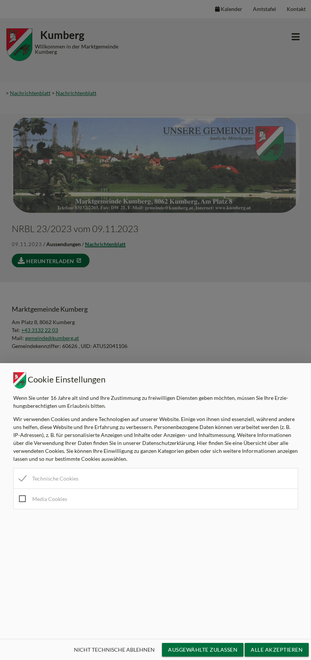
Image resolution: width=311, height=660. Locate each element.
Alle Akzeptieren (277, 649)
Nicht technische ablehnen (114, 649)
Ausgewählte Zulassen (202, 649)
